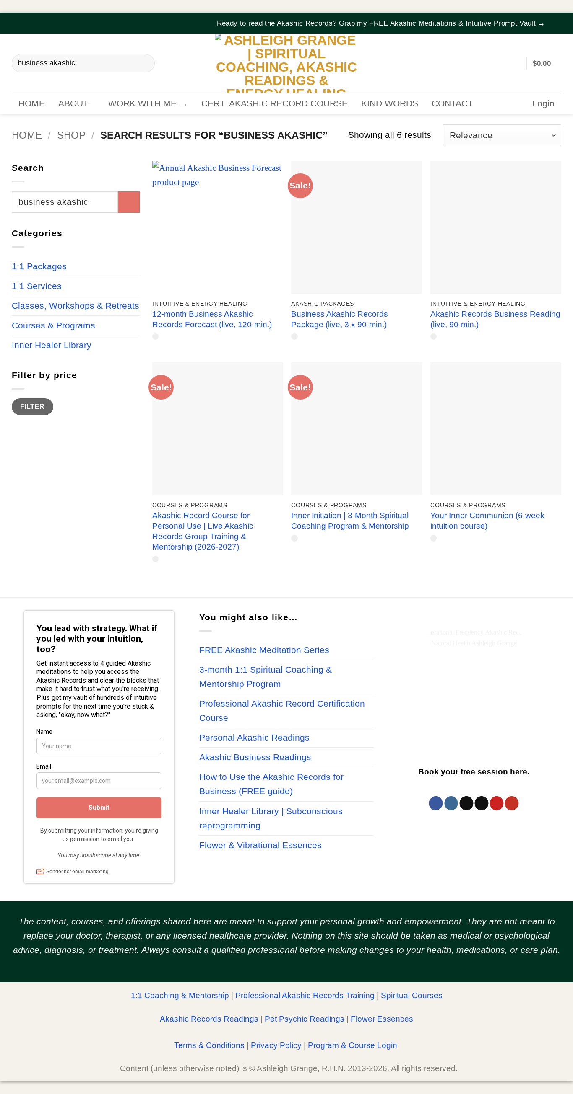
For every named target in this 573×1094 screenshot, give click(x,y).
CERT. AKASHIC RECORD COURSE (274, 103)
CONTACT (452, 103)
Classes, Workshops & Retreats (75, 305)
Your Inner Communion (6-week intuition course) (487, 520)
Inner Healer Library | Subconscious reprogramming (271, 818)
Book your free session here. (473, 771)
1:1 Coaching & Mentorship (180, 995)
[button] (555, 18)
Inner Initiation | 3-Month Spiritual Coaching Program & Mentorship (350, 520)
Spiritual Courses (412, 995)
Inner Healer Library (51, 345)
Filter (32, 406)
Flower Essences (382, 1018)
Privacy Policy (276, 1045)
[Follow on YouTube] (511, 803)
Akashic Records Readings (209, 1018)
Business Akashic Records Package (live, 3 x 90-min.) (339, 319)
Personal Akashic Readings (254, 738)
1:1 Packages (39, 266)
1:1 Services (37, 286)
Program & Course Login (352, 1045)
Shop (71, 135)
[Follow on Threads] (466, 803)
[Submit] (144, 63)
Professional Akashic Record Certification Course (282, 711)
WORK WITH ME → (148, 103)
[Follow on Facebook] (436, 803)
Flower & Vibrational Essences (260, 845)
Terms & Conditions (209, 1045)
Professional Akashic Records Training (305, 995)
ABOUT (73, 103)
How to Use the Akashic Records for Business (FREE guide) (271, 784)
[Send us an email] (481, 803)
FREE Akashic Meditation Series (264, 650)
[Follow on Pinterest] (496, 803)
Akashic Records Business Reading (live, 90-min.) (495, 319)
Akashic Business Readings (255, 757)
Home (27, 135)
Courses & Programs (53, 325)
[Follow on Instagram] (451, 803)
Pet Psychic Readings (304, 1018)
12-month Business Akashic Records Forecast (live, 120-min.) (212, 319)
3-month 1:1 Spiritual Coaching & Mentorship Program (265, 677)
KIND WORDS (389, 103)
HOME (31, 103)
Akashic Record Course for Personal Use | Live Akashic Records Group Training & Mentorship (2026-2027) (202, 531)
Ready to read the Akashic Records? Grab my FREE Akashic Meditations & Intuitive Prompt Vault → (381, 23)
